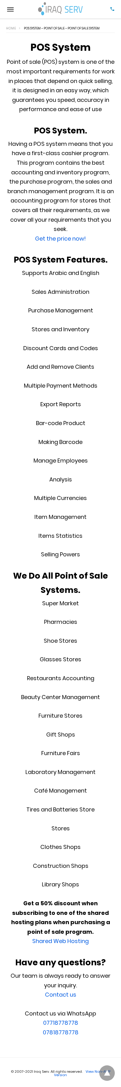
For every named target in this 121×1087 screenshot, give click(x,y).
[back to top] (107, 1073)
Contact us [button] (60, 994)
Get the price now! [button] (60, 238)
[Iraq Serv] (61, 9)
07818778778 (60, 1032)
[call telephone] (112, 9)
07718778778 (60, 1023)
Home (11, 28)
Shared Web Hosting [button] (60, 941)
